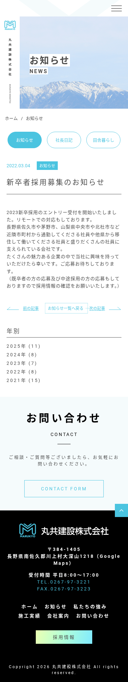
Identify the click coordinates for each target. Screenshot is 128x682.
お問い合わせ (93, 616)
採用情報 (64, 637)
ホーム (11, 118)
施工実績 (29, 616)
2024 (14, 354)
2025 (14, 346)
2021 (14, 380)
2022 (14, 371)
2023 (14, 363)
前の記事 (31, 308)
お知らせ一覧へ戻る (65, 308)
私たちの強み (90, 606)
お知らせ (24, 140)
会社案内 (58, 616)
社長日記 (64, 140)
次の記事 (97, 308)
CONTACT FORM (64, 488)
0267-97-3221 (70, 582)
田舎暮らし (103, 140)
